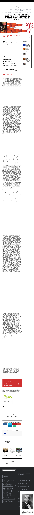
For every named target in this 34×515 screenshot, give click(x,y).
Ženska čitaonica (21, 12)
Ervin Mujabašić (5, 481)
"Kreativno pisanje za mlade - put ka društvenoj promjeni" (7, 476)
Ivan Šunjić (9, 414)
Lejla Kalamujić (13, 485)
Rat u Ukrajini (11, 496)
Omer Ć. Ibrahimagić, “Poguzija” (12, 453)
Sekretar (27, 44)
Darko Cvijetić (8, 480)
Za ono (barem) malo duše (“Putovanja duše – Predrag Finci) (5, 454)
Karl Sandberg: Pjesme (27, 509)
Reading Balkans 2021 (6, 497)
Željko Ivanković (5, 501)
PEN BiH (4, 493)
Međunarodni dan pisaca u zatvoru (7, 488)
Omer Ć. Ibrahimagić (5, 492)
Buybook (5, 414)
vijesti (14, 500)
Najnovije (17, 430)
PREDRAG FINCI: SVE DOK (17, 440)
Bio (7, 430)
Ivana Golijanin (5, 484)
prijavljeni (7, 463)
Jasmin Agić (9, 484)
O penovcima (11, 492)
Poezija (16, 12)
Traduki (11, 500)
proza (7, 496)
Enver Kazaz (12, 480)
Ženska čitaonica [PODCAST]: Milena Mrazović (7, 441)
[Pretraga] (29, 37)
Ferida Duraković (10, 481)
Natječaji (4, 489)
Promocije (4, 496)
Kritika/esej (14, 414)
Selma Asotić (16, 416)
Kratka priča (4, 485)
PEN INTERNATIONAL (9, 493)
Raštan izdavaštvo (9, 416)
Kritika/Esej (12, 12)
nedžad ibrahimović (8, 489)
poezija (19, 414)
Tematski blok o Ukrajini (6, 500)
